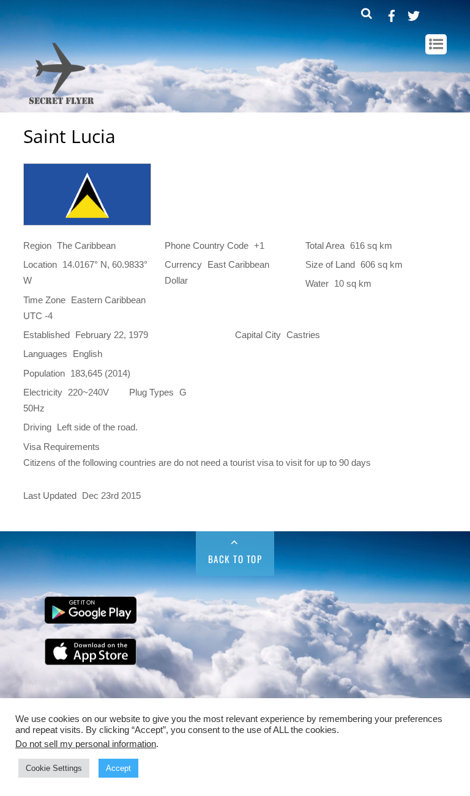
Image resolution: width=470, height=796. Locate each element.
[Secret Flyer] (61, 105)
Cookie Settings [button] (54, 768)
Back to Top (235, 559)
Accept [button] (118, 768)
